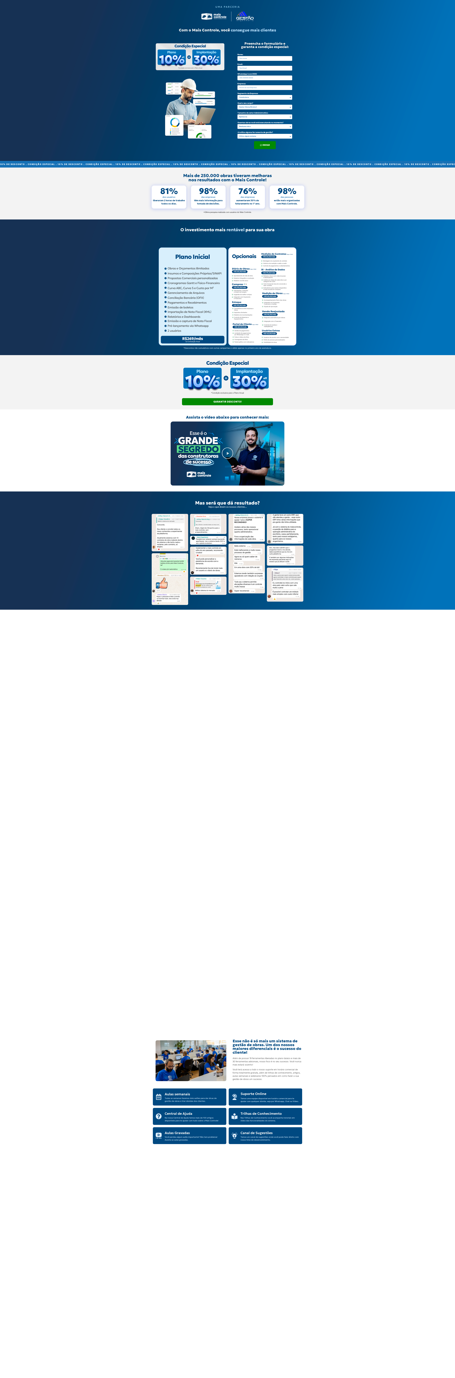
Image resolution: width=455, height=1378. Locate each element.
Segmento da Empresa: (247, 93)
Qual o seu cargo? (245, 103)
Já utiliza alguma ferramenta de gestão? (255, 132)
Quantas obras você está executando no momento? (260, 123)
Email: (240, 64)
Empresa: (241, 84)
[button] (227, 453)
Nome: (240, 55)
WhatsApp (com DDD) (247, 74)
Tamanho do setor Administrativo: (252, 113)
